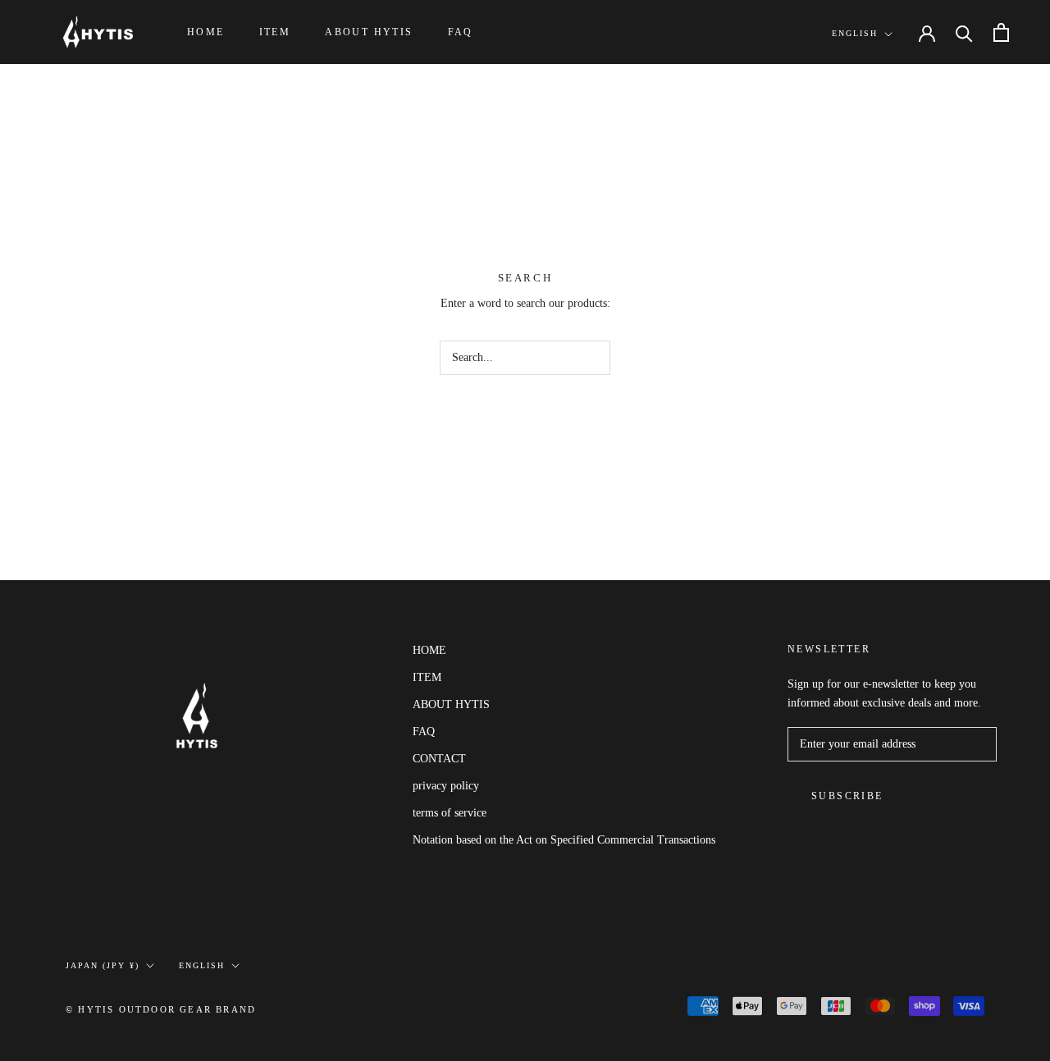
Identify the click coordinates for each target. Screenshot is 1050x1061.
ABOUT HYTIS (369, 32)
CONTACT (439, 758)
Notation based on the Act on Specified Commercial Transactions (564, 840)
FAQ (460, 32)
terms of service (449, 813)
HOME (206, 32)
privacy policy (446, 786)
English (855, 33)
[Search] (964, 32)
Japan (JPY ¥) (102, 965)
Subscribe (847, 796)
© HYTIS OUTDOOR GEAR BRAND (161, 1009)
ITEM (275, 32)
